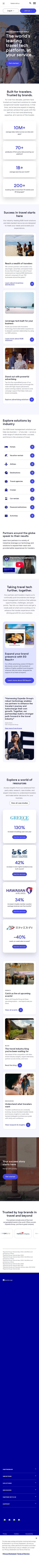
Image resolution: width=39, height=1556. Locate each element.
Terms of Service (23, 1554)
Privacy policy (5, 1534)
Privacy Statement (10, 1554)
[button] (32, 284)
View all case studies (19, 803)
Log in (9, 11)
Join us (27, 11)
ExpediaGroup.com (13, 1516)
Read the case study (19, 837)
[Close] (36, 1538)
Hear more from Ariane (13, 728)
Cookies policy (16, 1534)
